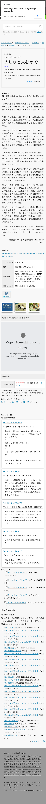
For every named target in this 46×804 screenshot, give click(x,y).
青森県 (12, 756)
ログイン (38, 790)
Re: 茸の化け (10, 677)
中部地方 (35, 43)
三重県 (32, 764)
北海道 (6, 756)
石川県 (12, 45)
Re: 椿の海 (9, 683)
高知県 (10, 772)
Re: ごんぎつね (11, 627)
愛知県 (26, 764)
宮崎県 (8, 775)
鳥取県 (37, 767)
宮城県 (24, 756)
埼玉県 (28, 759)
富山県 (22, 761)
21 (10, 402)
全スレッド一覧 (38, 741)
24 (21, 402)
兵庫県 (18, 767)
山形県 (36, 756)
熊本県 (34, 772)
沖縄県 (22, 775)
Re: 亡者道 (9, 648)
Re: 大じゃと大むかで (17, 572)
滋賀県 (38, 764)
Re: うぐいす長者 (12, 680)
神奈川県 (9, 761)
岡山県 (12, 769)
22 (13, 402)
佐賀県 (22, 772)
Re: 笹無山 (9, 724)
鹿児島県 (15, 775)
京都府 (6, 767)
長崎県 (28, 772)
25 (24, 402)
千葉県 (34, 759)
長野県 (8, 764)
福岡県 (16, 772)
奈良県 (24, 767)
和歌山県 (31, 767)
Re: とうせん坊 (11, 721)
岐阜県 (14, 764)
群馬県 (22, 759)
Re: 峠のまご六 (11, 727)
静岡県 (20, 764)
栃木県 (16, 759)
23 (17, 402)
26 (28, 402)
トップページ (6, 43)
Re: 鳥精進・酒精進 (12, 651)
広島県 (18, 769)
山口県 (24, 769)
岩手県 (18, 756)
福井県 (34, 761)
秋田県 (30, 756)
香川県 (36, 769)
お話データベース (22, 43)
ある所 (28, 775)
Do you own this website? (15, 16)
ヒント (39, 32)
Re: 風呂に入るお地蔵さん (15, 729)
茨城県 (10, 759)
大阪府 (12, 767)
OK (38, 16)
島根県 (6, 769)
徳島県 (30, 769)
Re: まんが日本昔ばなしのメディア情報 (21, 630)
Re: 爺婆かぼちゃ (12, 735)
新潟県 (16, 761)
